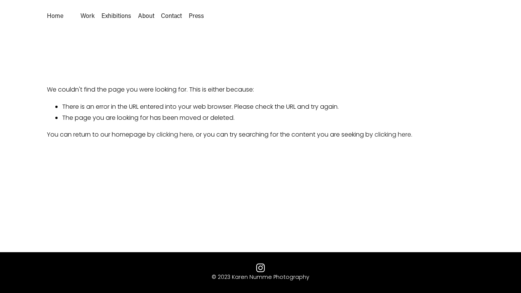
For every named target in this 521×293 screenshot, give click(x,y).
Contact (171, 15)
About (146, 15)
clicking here (174, 134)
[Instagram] (260, 267)
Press (196, 15)
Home (55, 15)
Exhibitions (116, 15)
